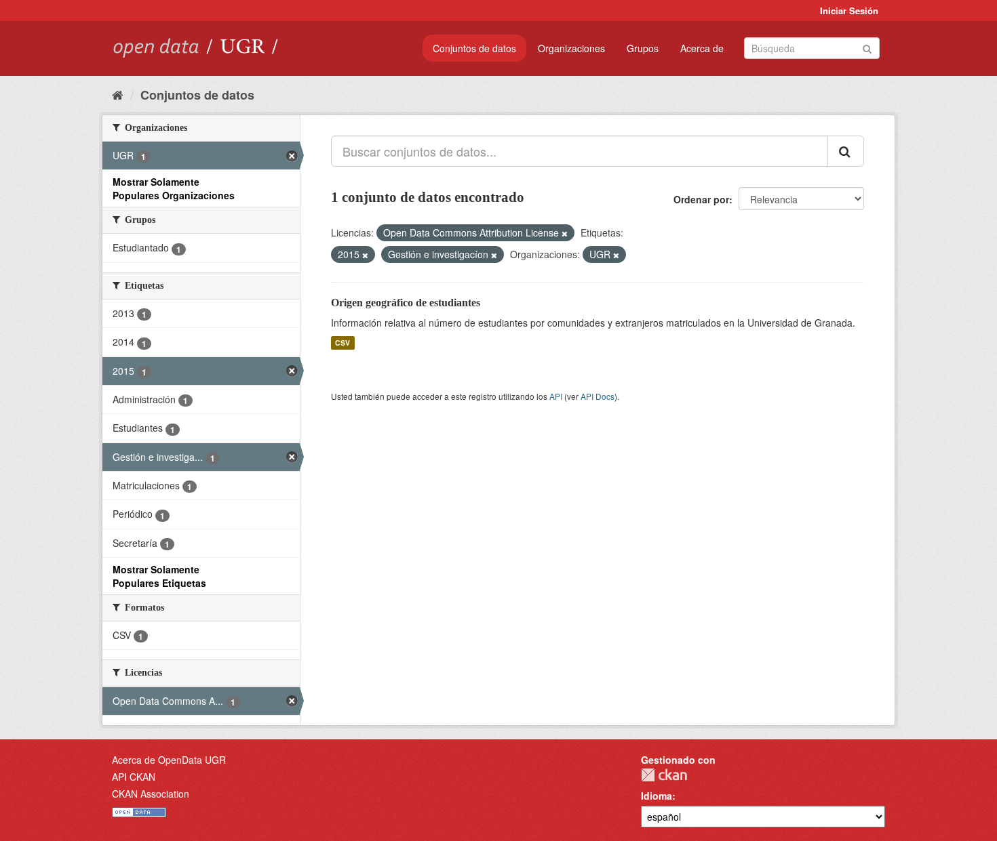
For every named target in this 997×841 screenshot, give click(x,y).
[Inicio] (117, 94)
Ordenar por (701, 199)
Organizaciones (571, 48)
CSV (342, 342)
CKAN (664, 775)
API (555, 396)
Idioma (656, 795)
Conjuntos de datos (474, 48)
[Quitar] (565, 233)
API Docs (597, 396)
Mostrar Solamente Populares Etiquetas (159, 576)
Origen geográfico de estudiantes (405, 302)
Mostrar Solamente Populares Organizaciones (174, 188)
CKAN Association (150, 793)
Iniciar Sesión (849, 10)
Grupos (643, 48)
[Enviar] (867, 47)
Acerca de (702, 48)
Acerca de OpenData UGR (169, 759)
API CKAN (133, 776)
